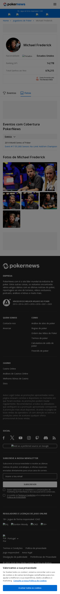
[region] (30, 578)
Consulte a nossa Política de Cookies (30, 580)
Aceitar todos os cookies (29, 588)
